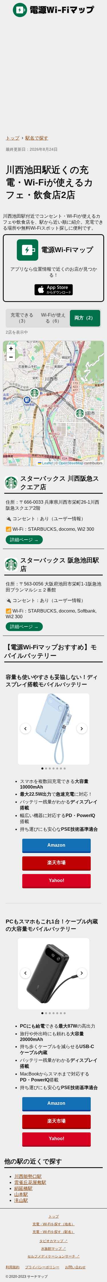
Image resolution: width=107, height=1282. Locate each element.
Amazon (56, 845)
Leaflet (47, 463)
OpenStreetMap (71, 463)
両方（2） (84, 317)
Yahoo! (56, 880)
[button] (34, 393)
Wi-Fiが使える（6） (53, 318)
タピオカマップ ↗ (53, 1241)
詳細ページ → (24, 539)
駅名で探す (36, 138)
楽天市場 (56, 862)
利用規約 (12, 1267)
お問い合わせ (75, 1267)
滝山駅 (21, 1200)
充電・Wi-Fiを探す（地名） (54, 1224)
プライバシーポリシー (42, 1267)
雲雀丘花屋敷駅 (30, 1182)
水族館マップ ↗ (53, 1249)
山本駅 (21, 1194)
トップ (12, 138)
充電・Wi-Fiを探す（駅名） (54, 1232)
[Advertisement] (53, 76)
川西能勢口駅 (28, 1176)
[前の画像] (25, 728)
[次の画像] (82, 728)
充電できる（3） (22, 318)
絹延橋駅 (23, 1188)
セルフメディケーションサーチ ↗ (53, 1256)
